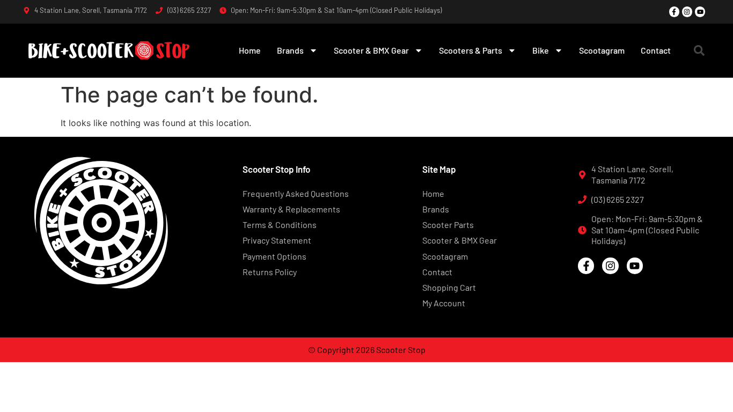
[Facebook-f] (674, 11)
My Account (443, 303)
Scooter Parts (448, 224)
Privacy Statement (277, 240)
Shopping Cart (449, 287)
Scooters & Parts (470, 50)
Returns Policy (270, 272)
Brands (290, 50)
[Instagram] (687, 11)
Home (250, 50)
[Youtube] (700, 11)
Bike (540, 50)
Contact (656, 50)
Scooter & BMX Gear (371, 50)
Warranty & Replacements (291, 209)
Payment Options (274, 256)
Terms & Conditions (280, 224)
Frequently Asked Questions (296, 193)
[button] (699, 50)
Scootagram (602, 50)
